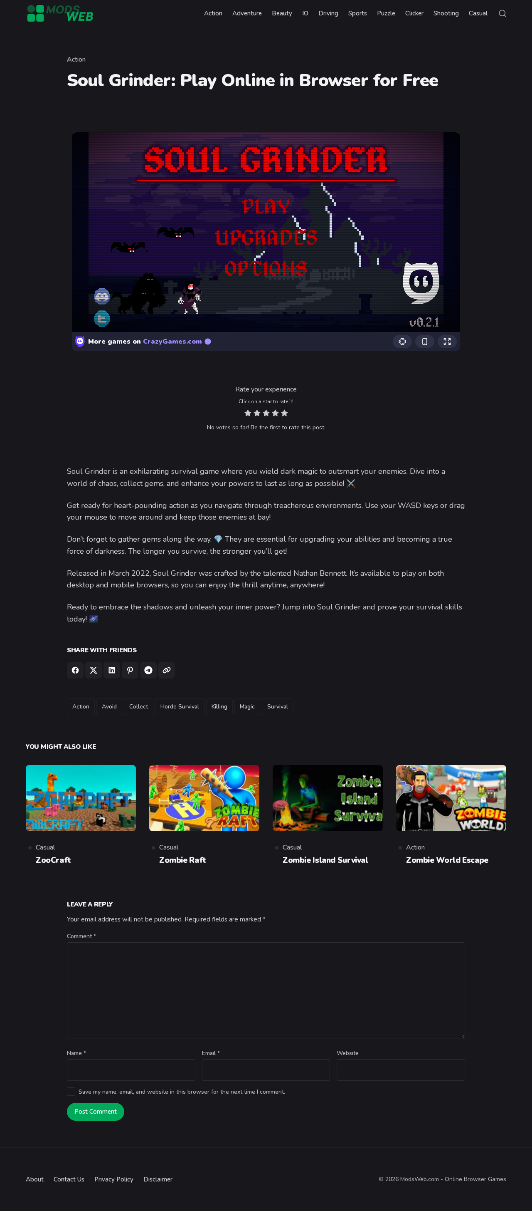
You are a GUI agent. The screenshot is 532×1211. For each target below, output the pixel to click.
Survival (277, 707)
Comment (81, 936)
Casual (45, 847)
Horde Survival (179, 707)
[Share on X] (93, 670)
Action (76, 59)
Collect (138, 707)
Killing (219, 707)
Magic (247, 707)
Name (76, 1053)
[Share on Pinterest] (130, 670)
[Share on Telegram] (148, 670)
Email (211, 1053)
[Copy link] (166, 670)
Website (348, 1053)
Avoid (109, 707)
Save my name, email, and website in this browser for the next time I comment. (182, 1092)
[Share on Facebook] (75, 670)
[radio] (247, 414)
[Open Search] (502, 13)
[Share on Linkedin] (111, 670)
